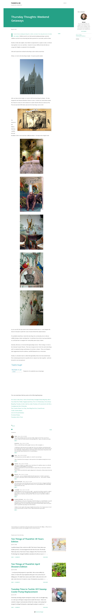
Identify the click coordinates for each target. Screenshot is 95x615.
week (50, 34)
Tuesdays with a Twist (17, 417)
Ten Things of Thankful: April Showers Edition (25, 565)
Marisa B (16, 474)
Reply (16, 440)
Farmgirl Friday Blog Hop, (41, 399)
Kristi (83, 22)
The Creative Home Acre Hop (18, 408)
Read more (45, 557)
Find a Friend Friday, (29, 399)
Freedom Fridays (15, 415)
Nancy (16, 455)
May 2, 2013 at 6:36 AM (22, 436)
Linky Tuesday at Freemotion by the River (40, 404)
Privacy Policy (79, 34)
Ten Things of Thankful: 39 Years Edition (27, 540)
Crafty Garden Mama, (16, 410)
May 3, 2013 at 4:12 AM (27, 481)
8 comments (17, 582)
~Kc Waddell (17, 489)
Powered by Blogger (39, 611)
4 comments (17, 607)
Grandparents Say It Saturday (19, 406)
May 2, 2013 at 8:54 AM (22, 455)
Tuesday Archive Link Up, (23, 404)
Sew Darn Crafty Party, (17, 399)
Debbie (16, 436)
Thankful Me (15, 3)
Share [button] (59, 33)
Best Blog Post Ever (32, 408)
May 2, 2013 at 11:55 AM (23, 474)
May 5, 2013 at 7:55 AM (28, 499)
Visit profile (83, 31)
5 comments (17, 557)
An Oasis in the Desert (19, 499)
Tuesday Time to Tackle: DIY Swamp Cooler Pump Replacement (29, 590)
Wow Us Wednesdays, (38, 401)
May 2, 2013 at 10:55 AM (23, 463)
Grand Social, (40, 408)
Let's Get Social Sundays (17, 412)
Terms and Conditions (80, 36)
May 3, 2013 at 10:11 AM (24, 489)
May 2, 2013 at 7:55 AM (24, 443)
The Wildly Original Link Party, (25, 401)
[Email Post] (12, 429)
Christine (16, 463)
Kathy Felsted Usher (18, 481)
